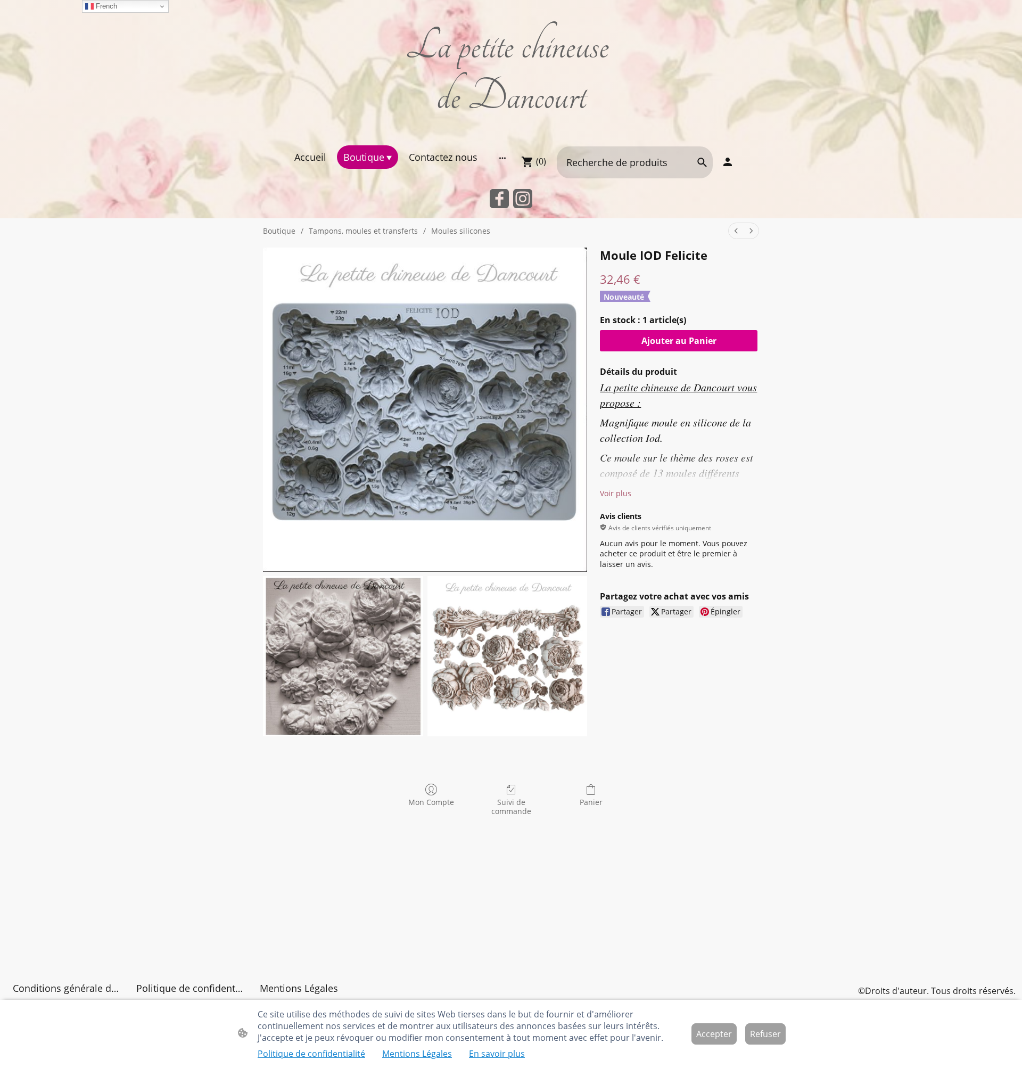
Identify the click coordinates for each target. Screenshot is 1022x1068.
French (105, 6)
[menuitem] (736, 231)
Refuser (765, 1034)
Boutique (279, 231)
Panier (591, 802)
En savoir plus (497, 1053)
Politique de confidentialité (311, 1053)
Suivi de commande (511, 806)
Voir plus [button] (615, 493)
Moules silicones (460, 231)
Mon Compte (431, 802)
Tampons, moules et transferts (363, 231)
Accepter (714, 1034)
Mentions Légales (417, 1053)
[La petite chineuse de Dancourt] (511, 131)
